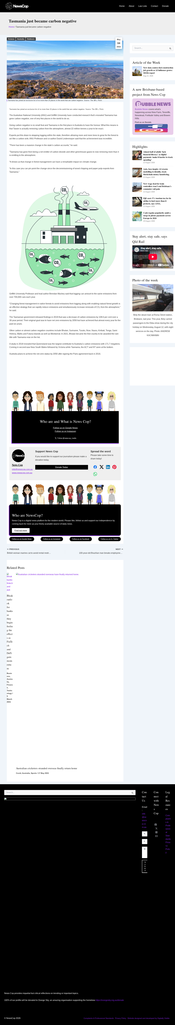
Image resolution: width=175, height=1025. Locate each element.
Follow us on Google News (65, 428)
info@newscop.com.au (22, 469)
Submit (145, 866)
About (131, 6)
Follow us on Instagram (65, 431)
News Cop (17, 464)
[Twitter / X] (156, 828)
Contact (154, 6)
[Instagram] (156, 832)
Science (11, 39)
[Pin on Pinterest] (113, 467)
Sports (34, 773)
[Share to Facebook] (94, 467)
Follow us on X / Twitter (109, 539)
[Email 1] (156, 836)
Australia (20, 39)
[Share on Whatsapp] (94, 474)
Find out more (20, 530)
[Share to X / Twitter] (100, 467)
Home (122, 6)
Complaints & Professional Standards (99, 1018)
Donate (165, 6)
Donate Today (61, 467)
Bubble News (141, 109)
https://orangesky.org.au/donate (110, 1000)
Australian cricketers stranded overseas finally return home (46, 768)
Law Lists (142, 6)
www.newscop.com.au (22, 473)
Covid (18, 773)
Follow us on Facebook (80, 539)
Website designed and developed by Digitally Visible (148, 1018)
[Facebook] (156, 824)
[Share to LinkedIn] (106, 467)
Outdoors (30, 39)
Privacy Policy (120, 1018)
